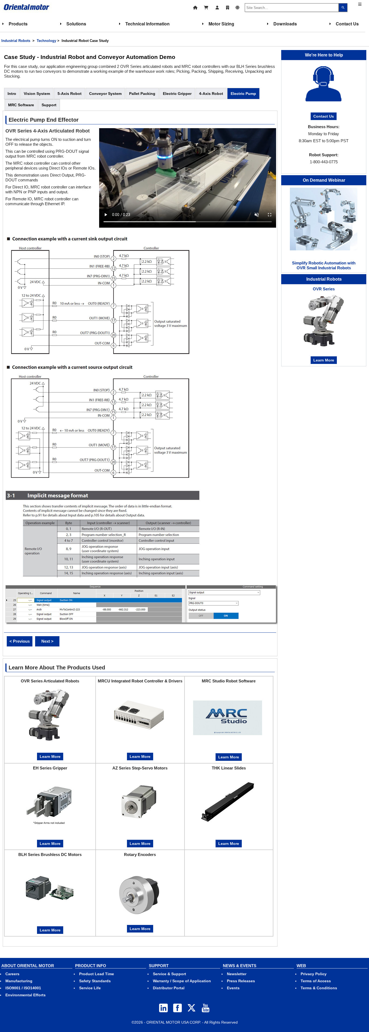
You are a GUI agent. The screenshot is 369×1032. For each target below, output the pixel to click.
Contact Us (347, 24)
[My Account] (217, 7)
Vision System (37, 93)
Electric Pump (243, 93)
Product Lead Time (96, 974)
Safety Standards (95, 981)
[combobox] (292, 7)
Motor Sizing (221, 24)
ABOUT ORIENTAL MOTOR (27, 965)
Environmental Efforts (25, 995)
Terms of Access (316, 981)
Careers (12, 974)
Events (233, 988)
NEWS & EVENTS (239, 965)
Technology (46, 41)
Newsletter (236, 974)
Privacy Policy (314, 974)
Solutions (76, 24)
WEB (301, 965)
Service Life (90, 988)
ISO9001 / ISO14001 (23, 988)
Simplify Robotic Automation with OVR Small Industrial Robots (323, 265)
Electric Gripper (177, 93)
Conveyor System (105, 93)
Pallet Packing (142, 93)
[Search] (343, 7)
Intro (12, 93)
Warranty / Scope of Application (182, 981)
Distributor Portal (169, 988)
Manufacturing (18, 981)
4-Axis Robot (211, 93)
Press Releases (241, 981)
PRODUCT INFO (90, 965)
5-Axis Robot (70, 93)
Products (18, 24)
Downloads (285, 24)
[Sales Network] (227, 7)
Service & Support (169, 974)
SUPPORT (159, 965)
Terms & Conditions (319, 988)
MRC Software (21, 105)
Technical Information (147, 24)
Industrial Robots (15, 41)
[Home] (195, 7)
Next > (47, 641)
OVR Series (324, 289)
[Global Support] (237, 7)
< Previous (19, 641)
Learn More (50, 756)
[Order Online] (206, 7)
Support (49, 105)
